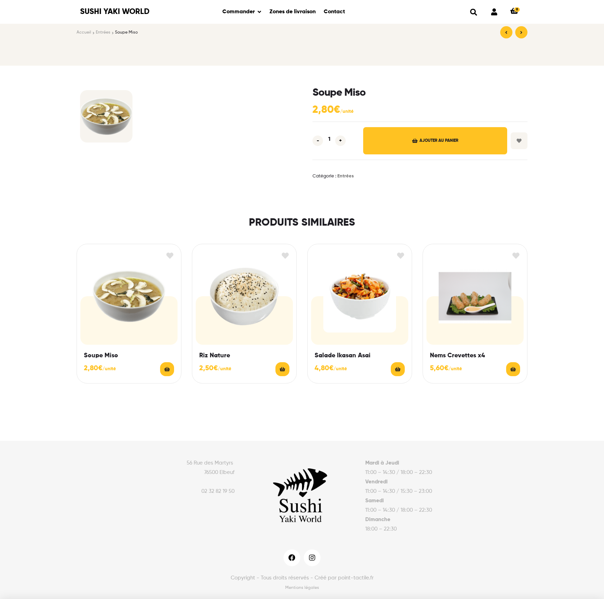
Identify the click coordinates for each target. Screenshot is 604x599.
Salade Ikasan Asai (343, 355)
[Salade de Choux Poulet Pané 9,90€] (521, 32)
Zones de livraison (292, 12)
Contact (334, 12)
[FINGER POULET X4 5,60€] (506, 32)
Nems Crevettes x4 (457, 355)
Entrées (103, 32)
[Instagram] (312, 557)
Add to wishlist (519, 140)
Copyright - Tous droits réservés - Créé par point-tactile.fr (302, 577)
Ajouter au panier (438, 141)
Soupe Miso (101, 355)
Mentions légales (302, 588)
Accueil (84, 32)
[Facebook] (291, 557)
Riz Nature (214, 355)
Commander (238, 12)
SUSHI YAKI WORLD (115, 12)
